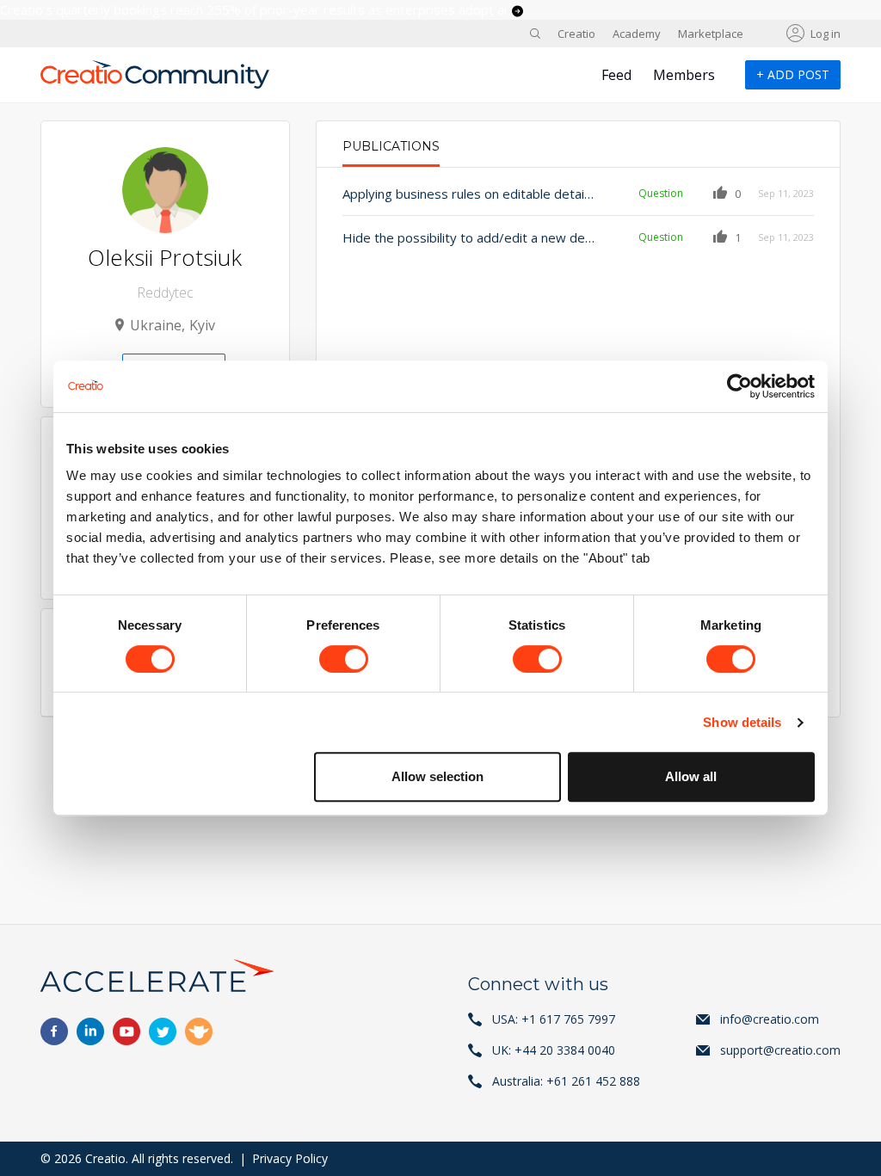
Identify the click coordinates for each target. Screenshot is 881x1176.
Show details (742, 722)
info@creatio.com (769, 1019)
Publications (391, 146)
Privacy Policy (290, 1158)
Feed (616, 74)
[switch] (343, 659)
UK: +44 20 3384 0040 (553, 1050)
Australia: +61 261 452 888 (566, 1081)
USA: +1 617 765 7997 (553, 1019)
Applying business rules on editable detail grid (468, 193)
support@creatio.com (780, 1050)
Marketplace (710, 33)
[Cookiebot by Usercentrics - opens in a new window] (739, 386)
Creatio (576, 33)
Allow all (691, 776)
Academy (637, 33)
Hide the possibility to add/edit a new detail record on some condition (468, 237)
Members (684, 74)
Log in (825, 33)
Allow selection (437, 776)
